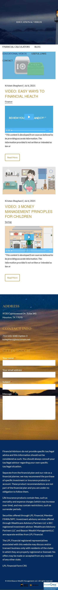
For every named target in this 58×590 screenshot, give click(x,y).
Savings (8, 222)
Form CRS (22, 565)
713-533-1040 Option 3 (15, 335)
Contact (7, 60)
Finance (8, 101)
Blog (37, 46)
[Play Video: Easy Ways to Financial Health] (29, 117)
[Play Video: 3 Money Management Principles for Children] (29, 237)
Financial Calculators (16, 46)
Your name (19, 357)
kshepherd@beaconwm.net (16, 339)
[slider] (29, 130)
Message (18, 393)
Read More (12, 157)
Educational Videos (14, 53)
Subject (17, 381)
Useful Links (38, 53)
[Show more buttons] (50, 130)
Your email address (23, 370)
